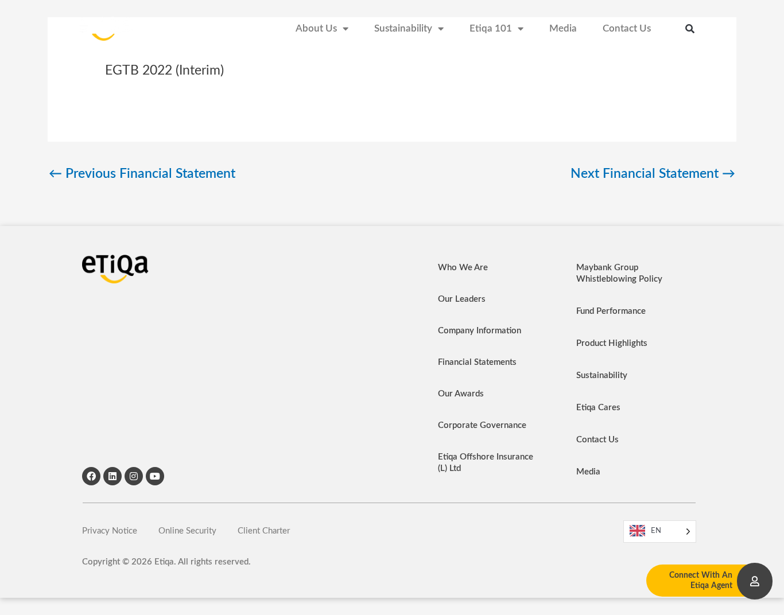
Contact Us (627, 28)
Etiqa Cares (598, 407)
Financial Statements (477, 362)
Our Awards (461, 394)
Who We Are (463, 267)
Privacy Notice (109, 531)
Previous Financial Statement (142, 174)
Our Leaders (462, 299)
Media (563, 28)
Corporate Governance (482, 425)
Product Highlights (611, 343)
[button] (690, 29)
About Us (316, 28)
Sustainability (403, 28)
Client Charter (264, 531)
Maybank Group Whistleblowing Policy (619, 273)
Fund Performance (611, 311)
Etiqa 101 (490, 28)
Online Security (187, 531)
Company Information (479, 330)
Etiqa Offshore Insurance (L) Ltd (485, 463)
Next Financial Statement (652, 174)
